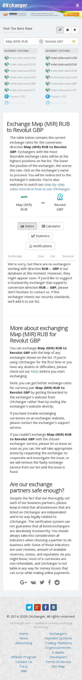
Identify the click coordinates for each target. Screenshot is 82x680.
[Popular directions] (67, 30)
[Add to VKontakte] (33, 582)
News (23, 638)
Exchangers (58, 633)
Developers (58, 657)
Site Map (58, 666)
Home (23, 633)
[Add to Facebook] (49, 582)
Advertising (23, 643)
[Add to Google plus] (23, 582)
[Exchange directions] (60, 30)
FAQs (35, 371)
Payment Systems (58, 638)
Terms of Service (58, 661)
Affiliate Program (24, 657)
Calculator (53, 226)
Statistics (42, 236)
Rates (29, 226)
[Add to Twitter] (42, 582)
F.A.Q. (24, 666)
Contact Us (24, 661)
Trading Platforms (58, 643)
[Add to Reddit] (57, 582)
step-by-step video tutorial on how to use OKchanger (40, 186)
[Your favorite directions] (75, 30)
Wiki (24, 671)
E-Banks (58, 652)
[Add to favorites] (73, 41)
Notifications (42, 246)
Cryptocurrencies (58, 647)
